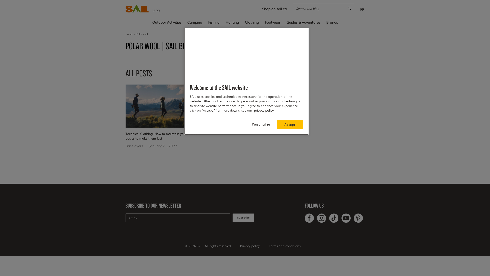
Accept (289, 124)
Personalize (261, 124)
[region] (246, 81)
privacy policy (264, 110)
